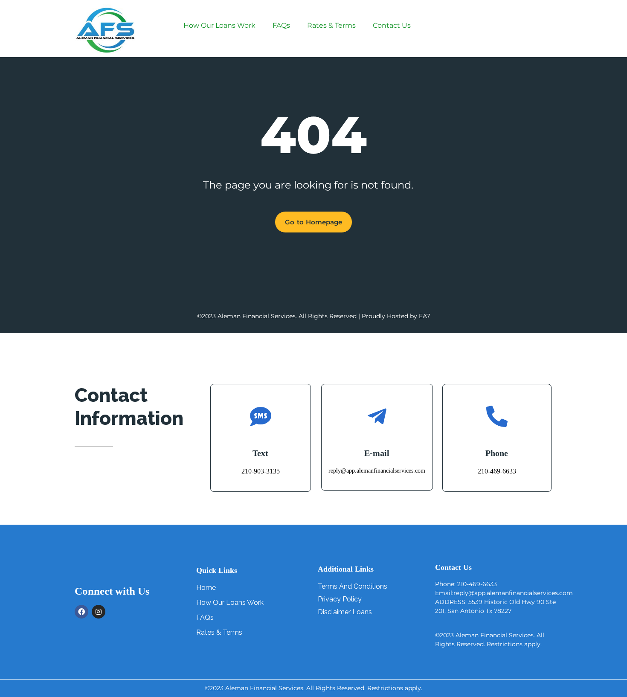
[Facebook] (81, 612)
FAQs (281, 25)
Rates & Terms (331, 25)
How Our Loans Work (219, 25)
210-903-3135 (260, 471)
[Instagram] (98, 612)
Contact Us (392, 25)
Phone (496, 453)
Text (260, 453)
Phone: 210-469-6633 (466, 584)
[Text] (260, 416)
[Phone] (497, 416)
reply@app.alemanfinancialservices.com (376, 471)
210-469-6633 (497, 471)
